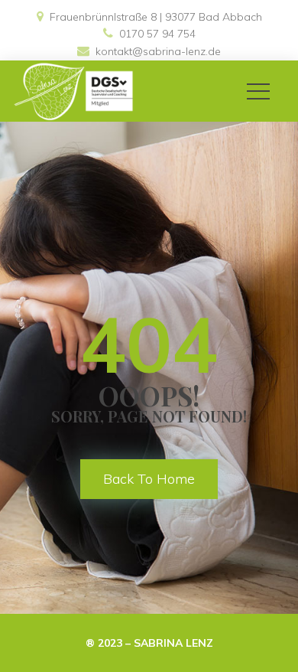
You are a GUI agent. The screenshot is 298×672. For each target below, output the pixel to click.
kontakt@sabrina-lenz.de (158, 51)
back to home (149, 479)
